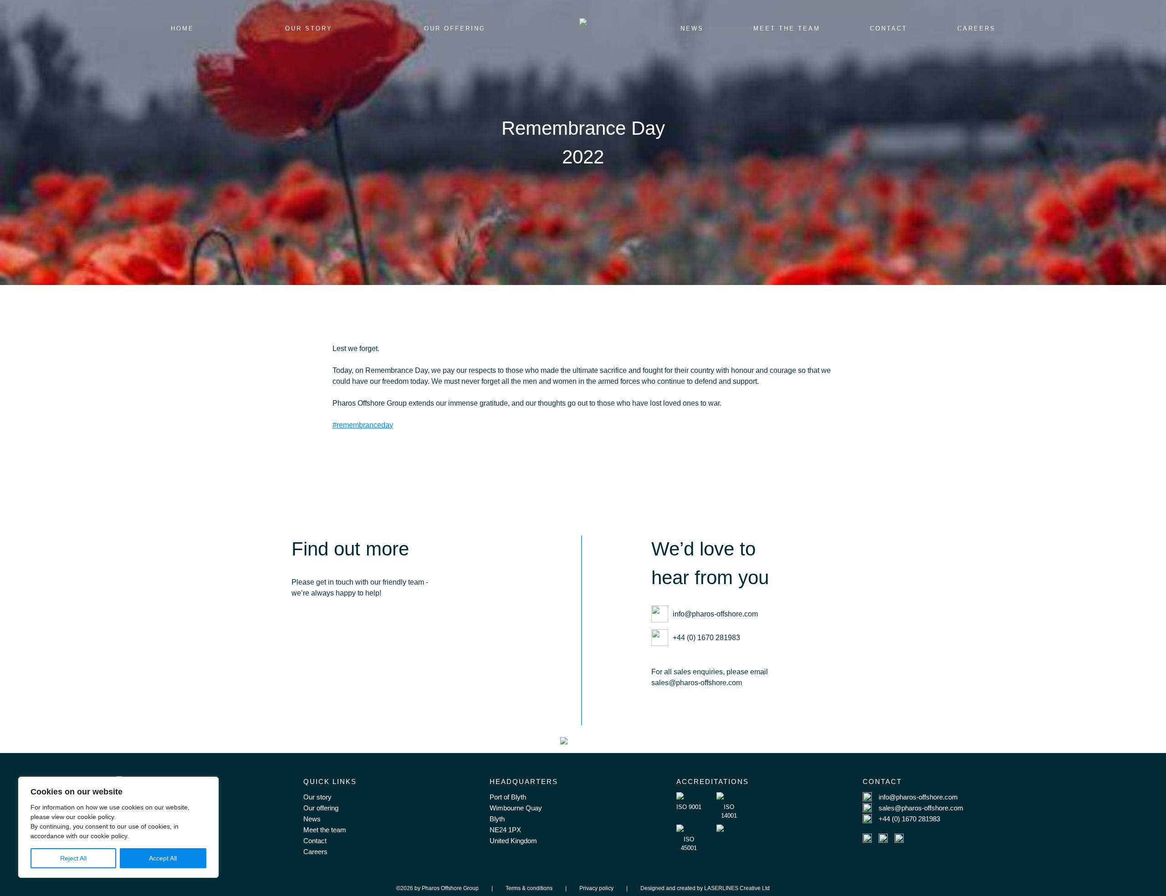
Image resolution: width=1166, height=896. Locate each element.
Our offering (320, 808)
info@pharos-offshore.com (715, 614)
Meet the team (324, 830)
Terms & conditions (529, 888)
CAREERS (976, 28)
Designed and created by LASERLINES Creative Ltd (705, 888)
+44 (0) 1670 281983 (706, 637)
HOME (182, 28)
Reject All (73, 858)
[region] (118, 827)
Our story (317, 797)
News (312, 819)
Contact (315, 841)
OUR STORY (308, 28)
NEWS (692, 28)
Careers (315, 851)
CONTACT (888, 28)
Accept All (163, 858)
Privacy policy (596, 888)
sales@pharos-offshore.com (921, 808)
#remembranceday (362, 425)
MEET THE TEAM (786, 28)
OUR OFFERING (455, 28)
